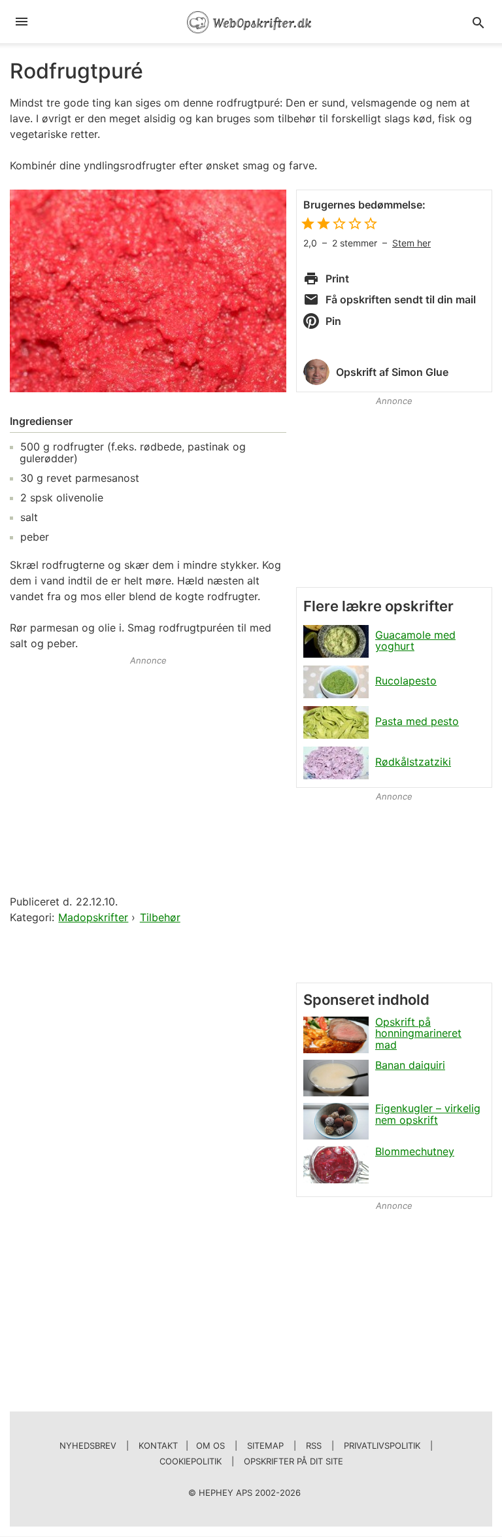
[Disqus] (148, 1095)
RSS (314, 1445)
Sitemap (265, 1445)
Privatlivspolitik (382, 1445)
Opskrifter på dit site (293, 1461)
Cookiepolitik (190, 1461)
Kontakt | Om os (182, 1445)
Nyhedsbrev (87, 1445)
